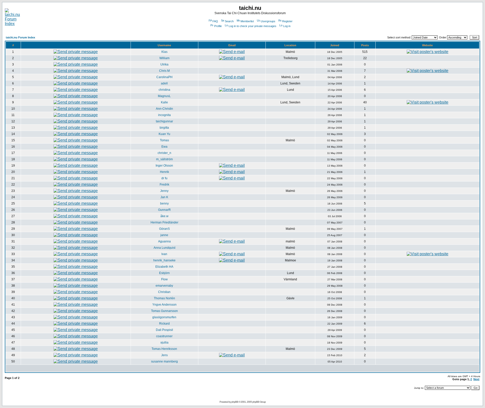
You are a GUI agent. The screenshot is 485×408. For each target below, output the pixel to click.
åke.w (164, 216)
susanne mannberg (164, 361)
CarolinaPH (164, 77)
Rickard (164, 323)
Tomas (164, 140)
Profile (218, 26)
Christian (164, 292)
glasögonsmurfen (164, 317)
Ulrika (164, 64)
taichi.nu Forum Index (20, 37)
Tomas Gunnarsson (164, 311)
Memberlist (247, 21)
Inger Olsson (164, 165)
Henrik (164, 172)
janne (164, 235)
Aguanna (164, 241)
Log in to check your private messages (252, 26)
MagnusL (164, 96)
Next (476, 379)
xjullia (164, 342)
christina (164, 90)
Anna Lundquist (164, 248)
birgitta (164, 127)
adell (164, 83)
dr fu (164, 178)
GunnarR (164, 210)
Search (229, 21)
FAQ (215, 21)
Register (287, 21)
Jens (164, 355)
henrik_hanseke (164, 260)
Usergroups (268, 21)
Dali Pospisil (164, 330)
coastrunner (164, 336)
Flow (164, 279)
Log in (286, 26)
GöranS (164, 229)
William (164, 58)
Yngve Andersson (164, 304)
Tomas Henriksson (164, 349)
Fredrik (164, 184)
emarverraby (164, 285)
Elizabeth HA (164, 266)
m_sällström (164, 159)
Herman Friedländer (164, 222)
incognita (164, 115)
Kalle (164, 102)
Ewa (164, 146)
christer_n (164, 153)
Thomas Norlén (164, 298)
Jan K (164, 197)
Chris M (164, 71)
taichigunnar (164, 121)
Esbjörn (164, 273)
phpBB (234, 401)
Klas (164, 52)
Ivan (164, 254)
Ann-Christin (164, 108)
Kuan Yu (164, 134)
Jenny (164, 191)
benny (164, 203)
